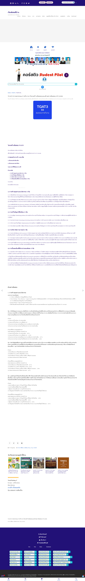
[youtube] (13, 3)
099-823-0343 (53, 574)
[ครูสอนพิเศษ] (42, 66)
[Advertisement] (42, 31)
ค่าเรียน (68, 16)
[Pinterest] (26, 3)
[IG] (24, 3)
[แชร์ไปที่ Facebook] (10, 443)
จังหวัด (43, 16)
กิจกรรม (29, 16)
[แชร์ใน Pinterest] (18, 443)
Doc (29, 546)
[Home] (10, 3)
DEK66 (26, 447)
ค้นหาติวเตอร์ (74, 16)
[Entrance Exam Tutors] (45, 47)
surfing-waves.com (23, 187)
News (29, 447)
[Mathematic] (38, 47)
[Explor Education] (31, 47)
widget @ (19, 187)
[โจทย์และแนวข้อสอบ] (83, 576)
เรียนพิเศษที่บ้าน (13, 12)
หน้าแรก (18, 16)
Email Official (60, 574)
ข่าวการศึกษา (21, 447)
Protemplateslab (46, 574)
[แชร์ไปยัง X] (14, 443)
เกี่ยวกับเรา (24, 16)
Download (48, 546)
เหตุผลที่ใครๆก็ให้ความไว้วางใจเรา (52, 16)
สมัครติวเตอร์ (49, 2)
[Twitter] (28, 3)
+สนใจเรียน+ (42, 2)
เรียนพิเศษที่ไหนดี (43, 543)
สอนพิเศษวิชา (62, 16)
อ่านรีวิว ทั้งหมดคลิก (14, 487)
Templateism (40, 574)
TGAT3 (13, 92)
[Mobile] (17, 3)
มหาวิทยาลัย (38, 16)
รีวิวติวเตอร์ (43, 537)
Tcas (32, 447)
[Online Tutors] (53, 47)
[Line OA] (15, 3)
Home (9, 92)
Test (35, 546)
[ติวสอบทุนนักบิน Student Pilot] (42, 81)
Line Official (66, 574)
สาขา (33, 16)
